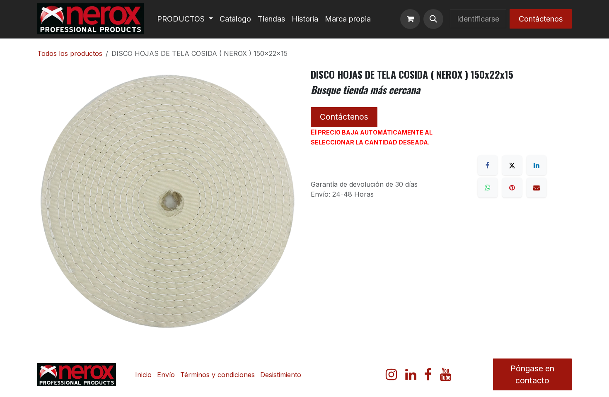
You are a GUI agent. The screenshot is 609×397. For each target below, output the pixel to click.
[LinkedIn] (536, 165)
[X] (512, 165)
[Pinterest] (512, 187)
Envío (166, 375)
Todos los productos (69, 53)
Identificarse (478, 18)
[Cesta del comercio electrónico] (410, 19)
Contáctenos (541, 18)
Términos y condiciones (217, 375)
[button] (433, 19)
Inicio (143, 375)
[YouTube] (445, 374)
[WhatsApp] (488, 187)
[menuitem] (185, 19)
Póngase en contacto (532, 374)
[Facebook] (488, 165)
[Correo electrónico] (536, 187)
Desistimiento (280, 375)
